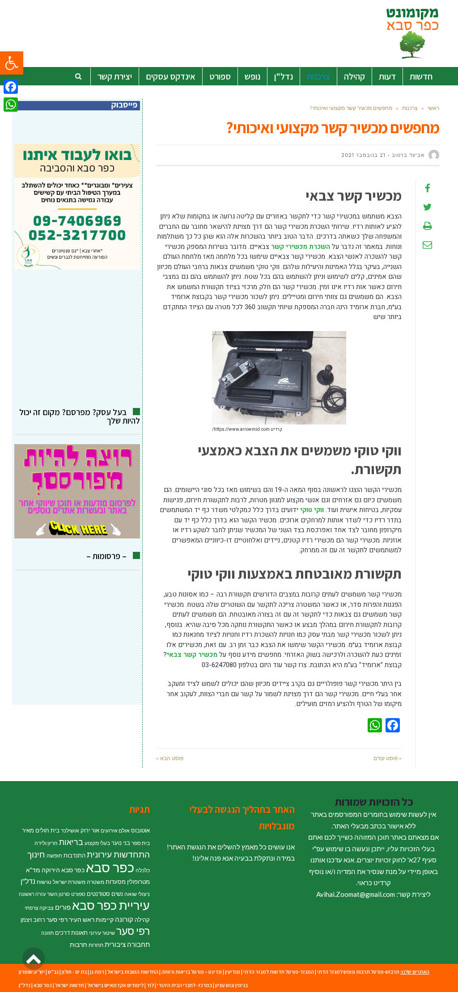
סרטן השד (58, 894)
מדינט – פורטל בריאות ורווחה (191, 971)
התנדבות (74, 855)
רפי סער (133, 931)
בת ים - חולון (74, 971)
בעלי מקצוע (97, 843)
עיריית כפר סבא (111, 905)
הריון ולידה (46, 843)
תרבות (78, 944)
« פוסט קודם (387, 758)
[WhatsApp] (11, 104)
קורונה (124, 919)
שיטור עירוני (102, 932)
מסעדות (116, 881)
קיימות (105, 919)
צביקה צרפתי (39, 907)
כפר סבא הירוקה (63, 870)
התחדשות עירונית (118, 854)
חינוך (36, 854)
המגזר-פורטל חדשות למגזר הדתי (278, 971)
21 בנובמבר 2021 (363, 155)
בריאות (71, 842)
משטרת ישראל (69, 882)
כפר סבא (110, 867)
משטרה (95, 882)
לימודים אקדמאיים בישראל (115, 985)
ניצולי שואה (137, 894)
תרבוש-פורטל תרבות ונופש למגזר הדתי (358, 971)
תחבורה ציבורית (127, 944)
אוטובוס (140, 830)
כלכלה (143, 870)
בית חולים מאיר (40, 830)
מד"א (33, 870)
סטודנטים (98, 893)
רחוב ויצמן (33, 919)
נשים (117, 893)
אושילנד (70, 830)
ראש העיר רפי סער (70, 919)
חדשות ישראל (69, 985)
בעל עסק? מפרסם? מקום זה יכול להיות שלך (79, 416)
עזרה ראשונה (32, 894)
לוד (150, 985)
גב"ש (53, 971)
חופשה (54, 855)
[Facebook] (11, 87)
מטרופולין (138, 881)
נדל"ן (28, 881)
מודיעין (232, 971)
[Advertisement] (77, 339)
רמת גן (97, 971)
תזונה (47, 932)
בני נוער (120, 842)
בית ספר (140, 843)
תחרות (96, 945)
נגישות (44, 882)
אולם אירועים (115, 830)
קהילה (142, 919)
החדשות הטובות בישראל (132, 971)
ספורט (78, 894)
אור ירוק (90, 830)
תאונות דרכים (71, 932)
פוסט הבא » (169, 758)
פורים (63, 907)
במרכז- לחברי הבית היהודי (184, 985)
